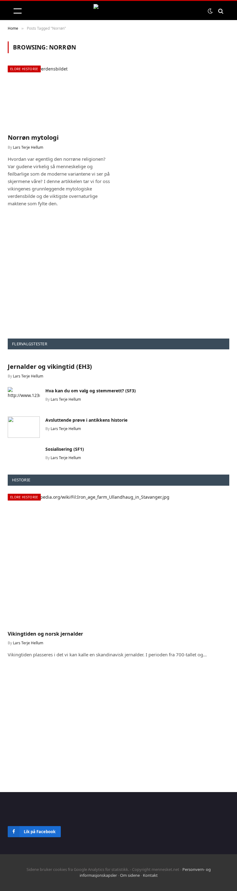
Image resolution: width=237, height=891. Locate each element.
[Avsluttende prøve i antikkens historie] (24, 427)
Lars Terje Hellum (28, 147)
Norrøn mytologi (33, 137)
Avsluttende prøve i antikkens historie (86, 420)
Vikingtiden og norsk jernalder (45, 634)
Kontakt (150, 875)
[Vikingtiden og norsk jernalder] (118, 560)
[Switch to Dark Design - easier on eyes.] (210, 11)
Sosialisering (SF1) (64, 449)
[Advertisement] (118, 281)
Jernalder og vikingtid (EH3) (50, 366)
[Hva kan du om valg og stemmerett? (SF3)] (24, 397)
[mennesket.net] (118, 11)
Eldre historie (24, 68)
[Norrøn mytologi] (60, 97)
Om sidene (130, 875)
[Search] (220, 11)
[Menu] (18, 11)
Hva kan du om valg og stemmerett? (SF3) (90, 391)
